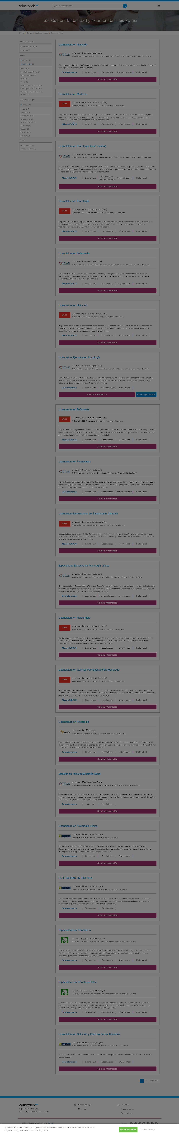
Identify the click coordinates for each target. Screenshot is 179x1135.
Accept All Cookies (128, 1129)
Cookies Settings (148, 1129)
